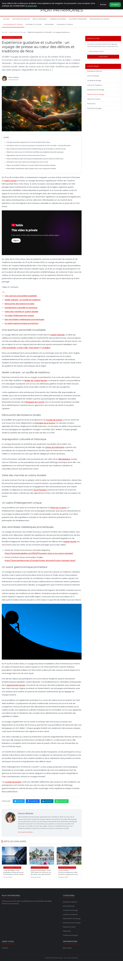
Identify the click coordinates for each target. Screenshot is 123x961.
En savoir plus (31, 6)
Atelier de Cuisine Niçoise (36, 380)
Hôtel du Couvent (58, 507)
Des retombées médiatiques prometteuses (24, 319)
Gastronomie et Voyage (13, 24)
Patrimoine (49, 24)
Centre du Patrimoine (54, 447)
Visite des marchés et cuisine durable (21, 311)
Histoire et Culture (34, 24)
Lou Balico (46, 347)
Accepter (115, 4)
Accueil (6, 19)
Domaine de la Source (45, 423)
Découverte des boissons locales (19, 303)
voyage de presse (54, 419)
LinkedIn (48, 801)
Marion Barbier (25, 813)
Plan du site (67, 948)
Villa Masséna (64, 459)
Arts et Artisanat (40, 19)
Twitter (20, 801)
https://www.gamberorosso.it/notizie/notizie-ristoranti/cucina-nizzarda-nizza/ (40, 560)
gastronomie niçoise (16, 685)
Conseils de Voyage (58, 19)
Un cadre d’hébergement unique (19, 315)
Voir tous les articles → (26, 832)
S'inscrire (103, 57)
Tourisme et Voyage (65, 24)
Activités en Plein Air (21, 19)
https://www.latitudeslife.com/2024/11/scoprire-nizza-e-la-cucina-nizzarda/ (39, 553)
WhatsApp (63, 801)
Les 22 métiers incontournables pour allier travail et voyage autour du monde (68, 873)
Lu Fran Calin (22, 347)
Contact (5, 948)
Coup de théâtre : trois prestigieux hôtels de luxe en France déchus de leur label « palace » (13, 873)
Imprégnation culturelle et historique (21, 307)
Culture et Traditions (78, 19)
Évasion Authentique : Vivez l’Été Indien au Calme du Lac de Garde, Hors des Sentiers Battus (41, 873)
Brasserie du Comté (35, 402)
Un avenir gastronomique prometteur (21, 323)
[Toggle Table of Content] (3, 292)
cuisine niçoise (10, 180)
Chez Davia (34, 347)
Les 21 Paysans (40, 490)
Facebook (34, 801)
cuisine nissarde (57, 334)
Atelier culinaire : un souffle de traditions (22, 299)
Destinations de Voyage (99, 19)
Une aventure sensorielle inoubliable (21, 295)
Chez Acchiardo (9, 347)
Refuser (103, 4)
